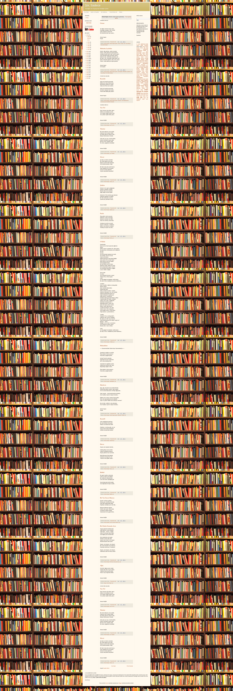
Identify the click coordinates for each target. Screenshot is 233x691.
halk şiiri (139, 97)
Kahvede (89, 38)
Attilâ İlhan (145, 53)
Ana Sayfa (86, 12)
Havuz (102, 444)
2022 (87, 35)
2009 (87, 72)
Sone (141, 96)
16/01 (88, 45)
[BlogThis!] (121, 42)
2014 (87, 63)
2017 (87, 58)
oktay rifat (146, 97)
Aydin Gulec (88, 22)
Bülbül (102, 472)
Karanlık (102, 79)
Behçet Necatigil (144, 58)
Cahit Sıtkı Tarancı (143, 60)
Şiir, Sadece (93, 5)
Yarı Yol (102, 108)
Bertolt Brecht (140, 59)
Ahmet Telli (142, 47)
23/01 (88, 43)
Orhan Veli (145, 88)
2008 (87, 74)
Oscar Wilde (140, 89)
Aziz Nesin (145, 54)
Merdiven (103, 385)
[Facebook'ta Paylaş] (123, 42)
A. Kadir (138, 44)
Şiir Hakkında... (104, 12)
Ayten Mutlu (139, 54)
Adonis (138, 45)
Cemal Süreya (145, 62)
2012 (87, 67)
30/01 (88, 42)
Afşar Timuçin (144, 45)
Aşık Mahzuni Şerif (141, 55)
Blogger (120, 683)
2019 (87, 55)
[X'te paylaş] (122, 42)
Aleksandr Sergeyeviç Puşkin (142, 50)
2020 (87, 53)
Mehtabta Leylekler (106, 48)
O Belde (102, 242)
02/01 (88, 49)
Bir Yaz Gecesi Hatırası (107, 498)
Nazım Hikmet (144, 85)
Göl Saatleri (120, 71)
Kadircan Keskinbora (142, 76)
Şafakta (102, 185)
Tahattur (102, 129)
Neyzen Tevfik (140, 86)
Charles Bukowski (141, 64)
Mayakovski (139, 81)
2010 (87, 71)
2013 (87, 65)
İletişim (120, 12)
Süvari (102, 157)
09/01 (88, 47)
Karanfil (102, 419)
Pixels (87, 17)
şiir (110, 125)
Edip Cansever (144, 67)
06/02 (88, 36)
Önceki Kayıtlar (130, 666)
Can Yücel (139, 62)
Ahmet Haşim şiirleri (113, 43)
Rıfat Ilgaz (139, 94)
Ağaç (101, 565)
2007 (87, 76)
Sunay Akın (145, 96)
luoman (106, 683)
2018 (87, 56)
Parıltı (102, 213)
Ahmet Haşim (106, 43)
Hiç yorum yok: (113, 41)
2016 (87, 60)
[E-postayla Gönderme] (118, 41)
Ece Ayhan (142, 66)
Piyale (122, 43)
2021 (87, 51)
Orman (102, 23)
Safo (142, 94)
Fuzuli (143, 72)
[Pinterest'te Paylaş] (124, 42)
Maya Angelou (144, 80)
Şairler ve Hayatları (95, 12)
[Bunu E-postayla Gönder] (120, 42)
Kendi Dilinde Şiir (113, 12)
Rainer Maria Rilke (144, 93)
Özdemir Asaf (140, 99)
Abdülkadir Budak (144, 44)
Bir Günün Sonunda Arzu (108, 526)
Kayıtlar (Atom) (106, 668)
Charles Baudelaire (142, 63)
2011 (87, 69)
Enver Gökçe (140, 68)
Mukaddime (104, 346)
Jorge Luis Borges (144, 75)
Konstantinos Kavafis (141, 79)
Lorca (88, 39)
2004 (87, 78)
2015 (87, 62)
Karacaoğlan (140, 77)
